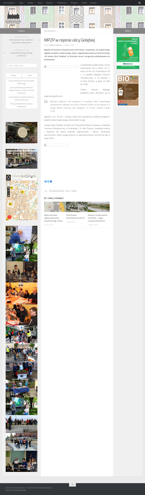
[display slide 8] (24, 468)
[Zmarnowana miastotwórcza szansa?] (77, 207)
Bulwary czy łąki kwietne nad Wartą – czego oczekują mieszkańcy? (97, 218)
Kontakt (93, 2)
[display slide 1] (13, 468)
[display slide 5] (19, 468)
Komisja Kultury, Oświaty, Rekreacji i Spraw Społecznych (21, 98)
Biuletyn (49, 2)
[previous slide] (8, 349)
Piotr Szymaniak (20, 490)
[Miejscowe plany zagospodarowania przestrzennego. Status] (55, 207)
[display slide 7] (23, 468)
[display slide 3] (16, 468)
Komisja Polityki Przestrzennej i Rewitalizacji (22, 105)
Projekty (74, 2)
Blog (21, 2)
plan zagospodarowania (57, 191)
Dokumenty (61, 2)
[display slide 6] (21, 468)
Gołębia (74, 191)
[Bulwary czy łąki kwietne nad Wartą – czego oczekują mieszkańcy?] (99, 207)
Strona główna (8, 2)
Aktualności (50, 31)
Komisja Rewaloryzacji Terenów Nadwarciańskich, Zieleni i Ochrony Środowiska (21, 90)
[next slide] (34, 349)
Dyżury (13, 75)
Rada (40, 2)
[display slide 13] (33, 468)
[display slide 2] (14, 468)
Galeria (84, 2)
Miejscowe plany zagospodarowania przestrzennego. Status (53, 218)
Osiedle (30, 2)
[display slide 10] (28, 468)
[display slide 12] (31, 468)
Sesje (30, 75)
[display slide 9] (26, 468)
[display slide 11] (30, 468)
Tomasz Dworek (55, 45)
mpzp (67, 191)
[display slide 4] (18, 468)
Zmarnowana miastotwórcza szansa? (75, 217)
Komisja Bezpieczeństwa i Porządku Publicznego (21, 82)
